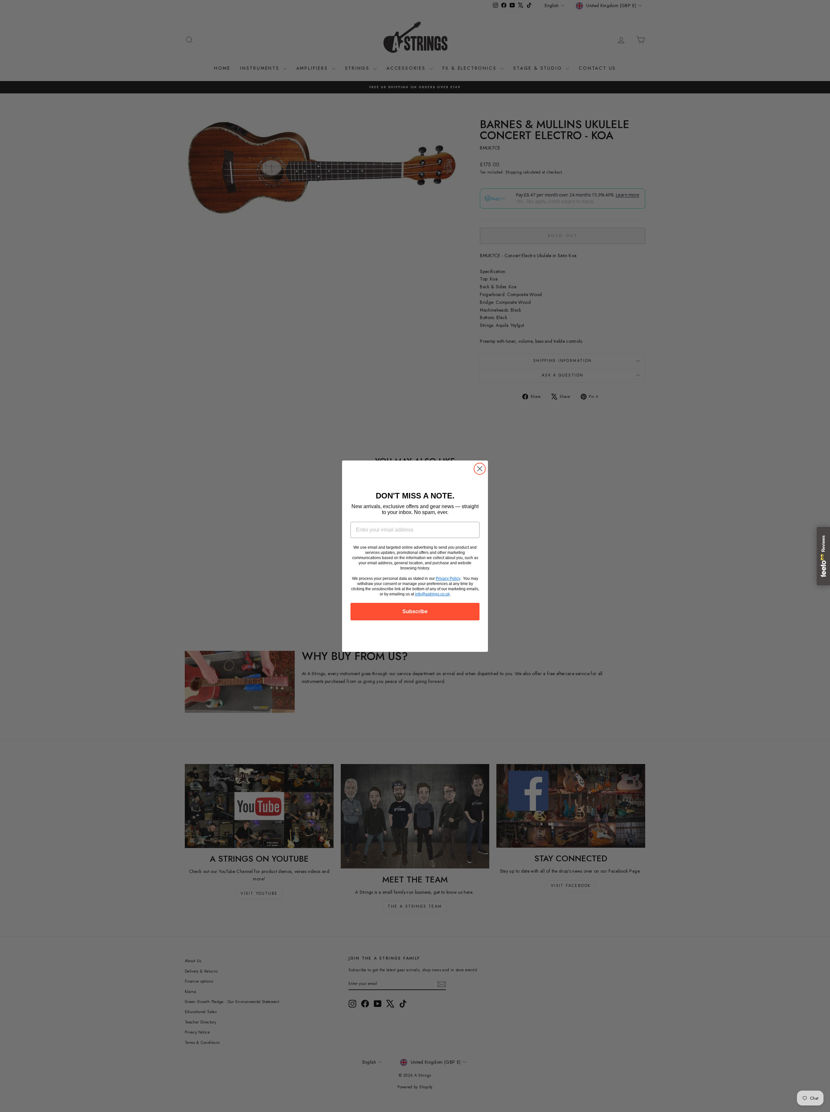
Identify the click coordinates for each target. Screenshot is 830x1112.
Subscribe (415, 611)
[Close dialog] (479, 468)
